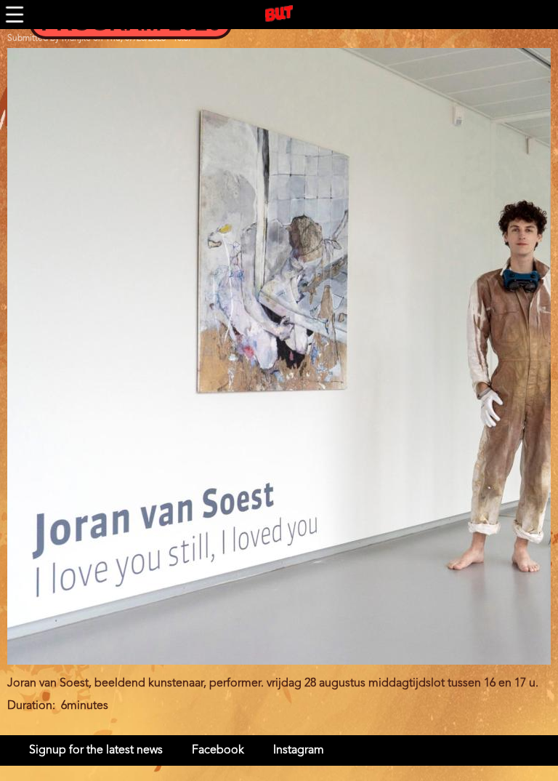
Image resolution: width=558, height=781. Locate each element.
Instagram (298, 750)
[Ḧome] (279, 14)
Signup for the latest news (96, 750)
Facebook (218, 750)
